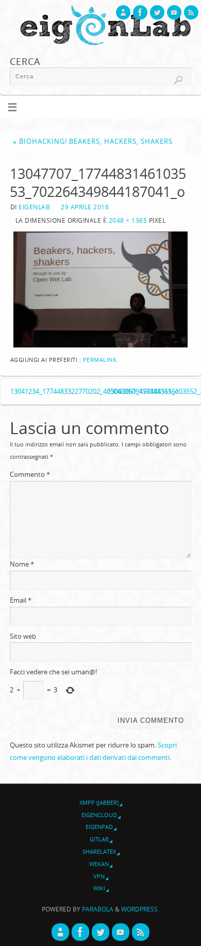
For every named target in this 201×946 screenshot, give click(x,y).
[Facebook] (140, 12)
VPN (99, 876)
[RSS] (191, 12)
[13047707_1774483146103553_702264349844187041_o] (100, 289)
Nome (22, 564)
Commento (30, 474)
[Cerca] (178, 80)
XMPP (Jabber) (99, 802)
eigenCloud (99, 815)
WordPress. (140, 909)
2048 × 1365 (128, 220)
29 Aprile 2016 (85, 207)
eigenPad (99, 827)
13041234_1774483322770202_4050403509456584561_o (55, 391)
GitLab (99, 839)
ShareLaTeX (99, 851)
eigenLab (34, 207)
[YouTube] (174, 12)
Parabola (97, 909)
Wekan (99, 864)
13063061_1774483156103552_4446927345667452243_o (153, 391)
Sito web (23, 636)
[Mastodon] (123, 12)
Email (20, 600)
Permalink (100, 359)
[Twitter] (157, 12)
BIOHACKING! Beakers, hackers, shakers (93, 141)
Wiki (99, 888)
